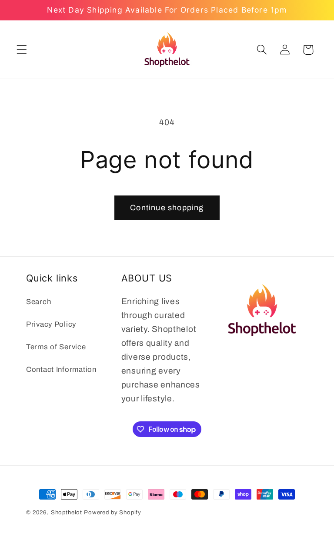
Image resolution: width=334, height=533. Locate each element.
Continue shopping (167, 207)
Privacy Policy (51, 324)
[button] (21, 49)
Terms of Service (56, 347)
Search (38, 302)
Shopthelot (66, 512)
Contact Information (61, 369)
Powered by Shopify (112, 512)
